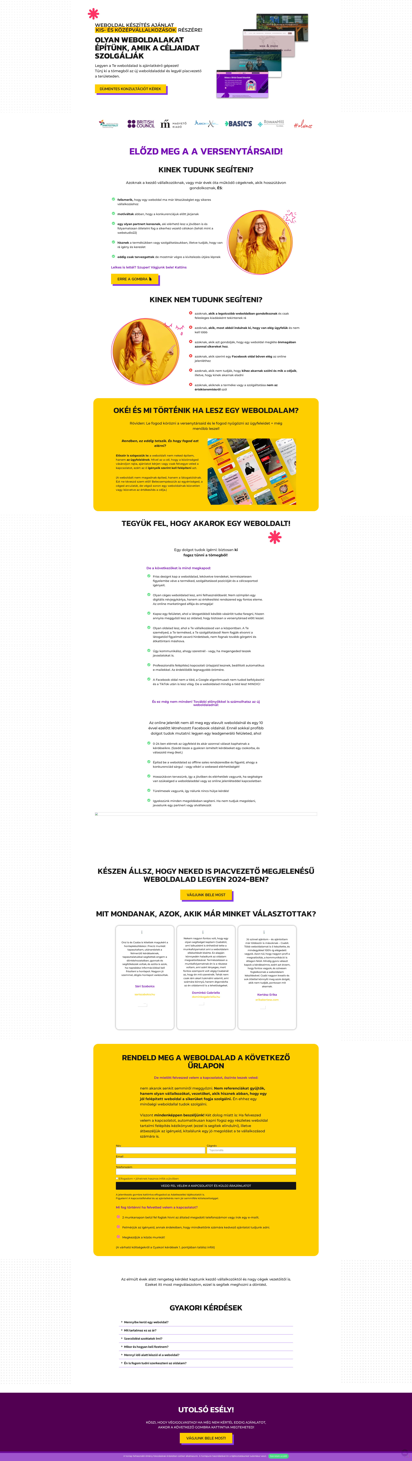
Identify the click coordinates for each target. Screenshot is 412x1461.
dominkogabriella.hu (206, 996)
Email (119, 1156)
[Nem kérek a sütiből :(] (407, 1456)
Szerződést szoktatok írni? (143, 1338)
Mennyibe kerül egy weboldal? (146, 1322)
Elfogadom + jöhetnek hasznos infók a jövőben (149, 1178)
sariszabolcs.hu (145, 994)
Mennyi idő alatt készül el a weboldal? (151, 1354)
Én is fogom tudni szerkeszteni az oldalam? (155, 1363)
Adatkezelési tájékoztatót (186, 1194)
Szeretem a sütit (278, 1456)
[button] (206, 1322)
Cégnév (212, 1145)
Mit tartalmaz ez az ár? (140, 1330)
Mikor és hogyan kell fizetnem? (146, 1346)
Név (118, 1145)
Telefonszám (124, 1167)
